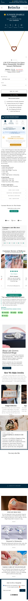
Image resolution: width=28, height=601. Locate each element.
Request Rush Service (16, 144)
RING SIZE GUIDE (14, 190)
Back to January (15, 485)
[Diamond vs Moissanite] (14, 532)
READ (13, 521)
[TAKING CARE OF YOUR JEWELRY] (14, 558)
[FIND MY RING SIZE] (14, 503)
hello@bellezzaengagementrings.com (15, 146)
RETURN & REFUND (14, 195)
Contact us (5, 365)
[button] (14, 71)
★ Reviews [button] (1, 301)
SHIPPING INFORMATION (14, 192)
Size (2, 82)
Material (4, 76)
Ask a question (14, 198)
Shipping (9, 72)
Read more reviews (14, 295)
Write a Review (14, 211)
